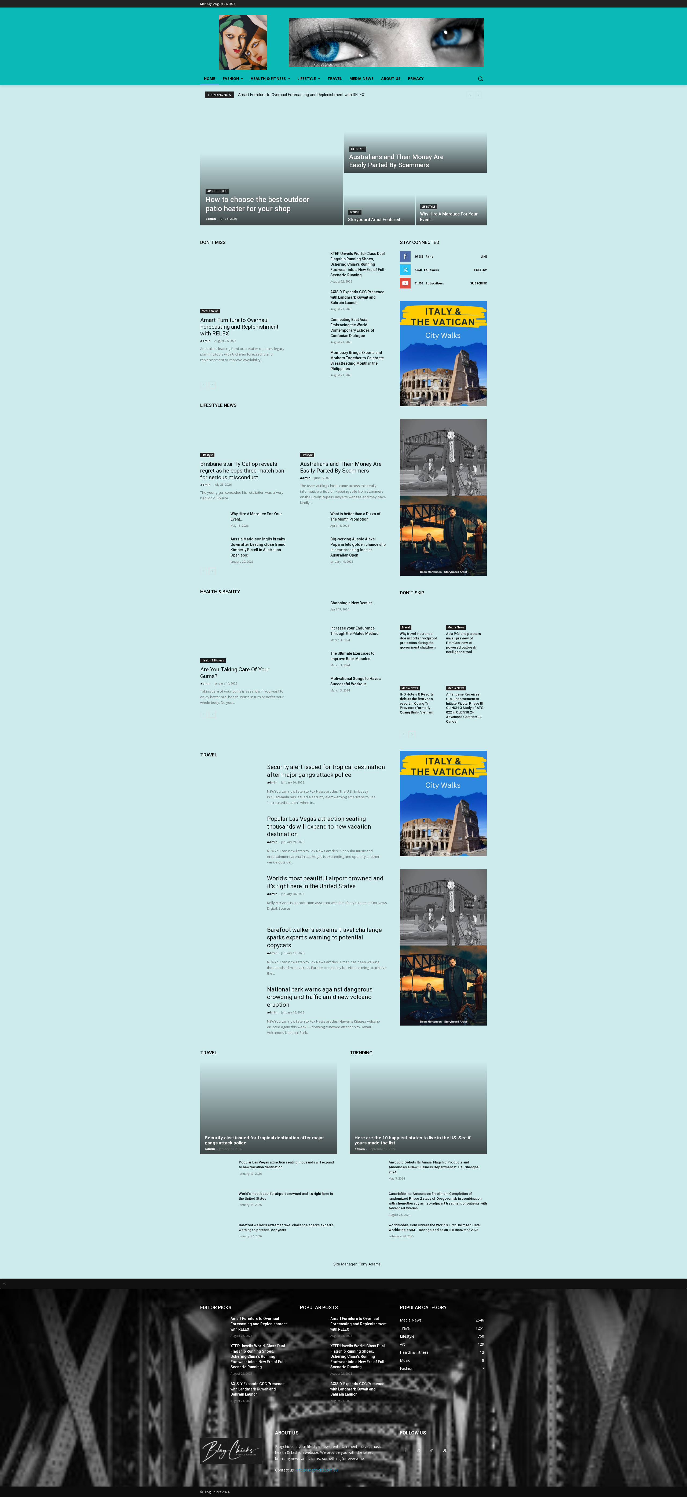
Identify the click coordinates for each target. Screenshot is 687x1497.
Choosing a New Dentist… (352, 603)
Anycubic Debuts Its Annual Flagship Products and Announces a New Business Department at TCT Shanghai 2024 (434, 1167)
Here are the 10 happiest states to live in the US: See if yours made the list (413, 1140)
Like (484, 256)
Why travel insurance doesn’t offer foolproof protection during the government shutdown (418, 640)
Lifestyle (357, 149)
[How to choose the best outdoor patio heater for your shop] (271, 165)
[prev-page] (203, 384)
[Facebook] (405, 1450)
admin (205, 341)
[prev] (470, 94)
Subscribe (478, 283)
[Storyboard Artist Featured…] (379, 199)
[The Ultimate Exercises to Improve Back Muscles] (313, 660)
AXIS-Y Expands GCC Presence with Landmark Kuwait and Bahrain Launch (357, 297)
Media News (210, 311)
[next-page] (212, 384)
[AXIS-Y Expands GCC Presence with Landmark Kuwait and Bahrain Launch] (313, 298)
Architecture (217, 191)
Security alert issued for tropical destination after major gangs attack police (264, 1140)
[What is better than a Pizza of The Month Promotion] (313, 520)
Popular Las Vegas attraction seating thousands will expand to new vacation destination (319, 826)
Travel (405, 627)
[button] (480, 78)
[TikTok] (431, 1450)
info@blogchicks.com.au (317, 1470)
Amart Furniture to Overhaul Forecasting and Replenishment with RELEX (301, 94)
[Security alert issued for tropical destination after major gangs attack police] (230, 784)
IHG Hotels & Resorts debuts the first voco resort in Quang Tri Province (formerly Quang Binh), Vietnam (417, 703)
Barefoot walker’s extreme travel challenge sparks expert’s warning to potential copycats (324, 938)
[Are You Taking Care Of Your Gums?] (243, 631)
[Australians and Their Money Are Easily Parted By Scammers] (415, 139)
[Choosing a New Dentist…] (313, 609)
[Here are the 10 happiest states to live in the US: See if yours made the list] (418, 1107)
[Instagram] (418, 1450)
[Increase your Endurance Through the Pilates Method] (313, 634)
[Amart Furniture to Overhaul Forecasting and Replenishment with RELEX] (243, 282)
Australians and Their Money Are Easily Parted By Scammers (341, 467)
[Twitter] (445, 1450)
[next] (478, 94)
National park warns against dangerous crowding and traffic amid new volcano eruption (319, 997)
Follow (480, 270)
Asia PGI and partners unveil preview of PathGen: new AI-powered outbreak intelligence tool (463, 643)
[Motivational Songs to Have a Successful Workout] (313, 685)
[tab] (343, 1284)
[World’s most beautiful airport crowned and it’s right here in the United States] (230, 896)
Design (355, 212)
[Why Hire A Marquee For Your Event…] (451, 199)
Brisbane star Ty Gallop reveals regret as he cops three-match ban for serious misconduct (242, 471)
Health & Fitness (213, 660)
